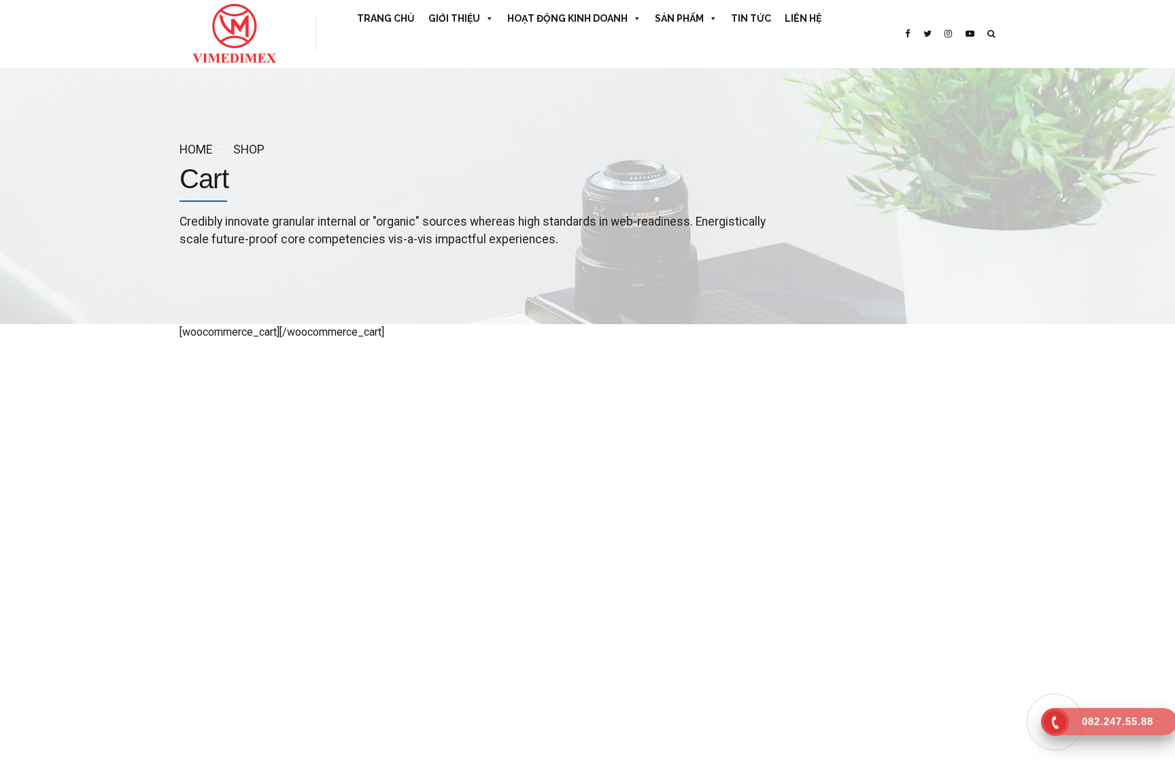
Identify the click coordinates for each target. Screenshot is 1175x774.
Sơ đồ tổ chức (417, 541)
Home (196, 149)
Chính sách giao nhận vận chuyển (455, 617)
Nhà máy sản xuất (424, 566)
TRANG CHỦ (386, 18)
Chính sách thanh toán (433, 591)
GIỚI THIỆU (454, 18)
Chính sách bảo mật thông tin (447, 642)
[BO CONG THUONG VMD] (903, 568)
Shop (249, 149)
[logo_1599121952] (288, 371)
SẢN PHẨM (679, 18)
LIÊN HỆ (803, 18)
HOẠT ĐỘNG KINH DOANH (567, 18)
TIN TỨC (751, 18)
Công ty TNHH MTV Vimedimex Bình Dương (685, 541)
